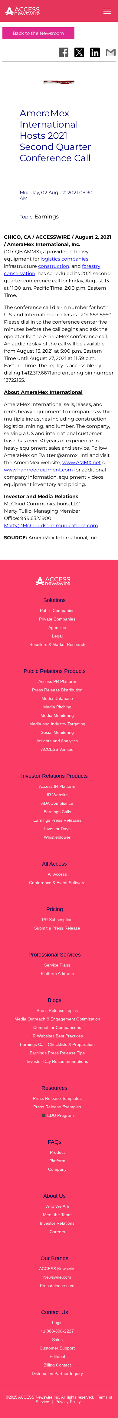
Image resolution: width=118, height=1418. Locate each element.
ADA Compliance (57, 803)
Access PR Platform (57, 681)
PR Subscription (57, 919)
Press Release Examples (57, 1106)
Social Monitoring (57, 732)
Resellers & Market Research (57, 644)
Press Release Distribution (57, 689)
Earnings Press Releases (57, 820)
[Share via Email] (111, 52)
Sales (57, 1339)
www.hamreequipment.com (38, 470)
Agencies (57, 627)
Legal (57, 636)
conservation (19, 273)
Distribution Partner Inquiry (57, 1373)
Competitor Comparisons (57, 1027)
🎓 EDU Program (57, 1115)
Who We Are (57, 1206)
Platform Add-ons (57, 973)
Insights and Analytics (57, 740)
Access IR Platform (57, 786)
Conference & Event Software (57, 882)
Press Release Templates (57, 1098)
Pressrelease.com (57, 1285)
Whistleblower (57, 837)
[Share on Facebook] (63, 52)
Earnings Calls (57, 811)
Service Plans (57, 965)
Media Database (57, 698)
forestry (91, 266)
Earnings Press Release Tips (57, 1052)
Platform (57, 1160)
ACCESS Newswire (57, 1268)
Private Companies (57, 619)
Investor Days (57, 828)
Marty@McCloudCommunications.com (51, 525)
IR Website (57, 794)
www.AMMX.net (81, 462)
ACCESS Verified (57, 749)
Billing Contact (57, 1365)
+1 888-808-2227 (57, 1331)
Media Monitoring (57, 715)
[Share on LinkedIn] (95, 52)
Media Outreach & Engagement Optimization (57, 1019)
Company (57, 1169)
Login (57, 1322)
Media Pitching (57, 706)
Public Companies (57, 610)
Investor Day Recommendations (57, 1061)
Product (57, 1152)
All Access (57, 874)
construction (53, 266)
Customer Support (57, 1348)
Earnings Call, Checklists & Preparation (57, 1044)
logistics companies (64, 259)
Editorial (57, 1356)
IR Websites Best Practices (57, 1036)
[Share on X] (79, 52)
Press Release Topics (57, 1010)
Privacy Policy (68, 1402)
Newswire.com (57, 1277)
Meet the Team (57, 1214)
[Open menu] (107, 11)
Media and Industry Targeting (57, 723)
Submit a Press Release (57, 928)
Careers (57, 1231)
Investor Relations (57, 1223)
